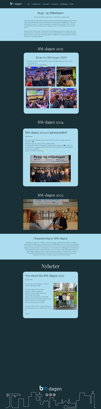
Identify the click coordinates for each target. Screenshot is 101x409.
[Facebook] (46, 394)
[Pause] (25, 228)
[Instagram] (50, 394)
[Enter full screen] (76, 228)
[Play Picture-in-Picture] (73, 228)
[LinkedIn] (54, 394)
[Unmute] (27, 228)
